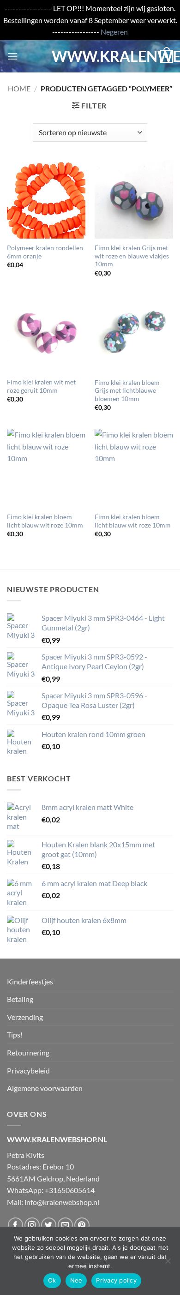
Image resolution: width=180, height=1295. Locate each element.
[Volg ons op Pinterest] (82, 1225)
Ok (52, 1280)
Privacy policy (116, 1280)
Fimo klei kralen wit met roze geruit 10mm (41, 386)
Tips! (15, 1034)
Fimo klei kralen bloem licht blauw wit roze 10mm (45, 521)
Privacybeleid (28, 1070)
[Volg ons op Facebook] (15, 1225)
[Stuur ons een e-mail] (65, 1225)
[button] (12, 56)
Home (19, 88)
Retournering (28, 1052)
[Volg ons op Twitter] (48, 1225)
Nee (76, 1280)
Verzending (25, 1017)
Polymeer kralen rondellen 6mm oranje (45, 252)
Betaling (20, 999)
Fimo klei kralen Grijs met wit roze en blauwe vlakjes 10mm (132, 256)
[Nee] (167, 1263)
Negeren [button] (114, 31)
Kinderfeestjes (30, 981)
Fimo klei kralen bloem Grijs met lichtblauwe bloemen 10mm (127, 390)
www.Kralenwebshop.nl (90, 56)
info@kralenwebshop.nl (61, 1202)
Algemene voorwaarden (45, 1088)
